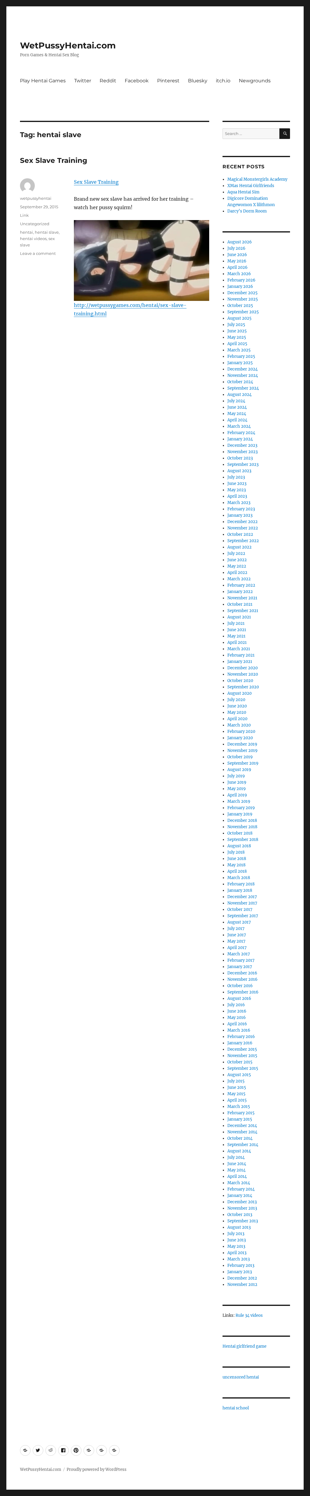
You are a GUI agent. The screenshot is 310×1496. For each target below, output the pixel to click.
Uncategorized (34, 223)
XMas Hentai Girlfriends (250, 185)
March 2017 (238, 954)
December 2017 (242, 896)
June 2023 (236, 483)
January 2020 (240, 737)
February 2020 (241, 731)
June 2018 (236, 858)
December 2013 (242, 1201)
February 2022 (241, 585)
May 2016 (236, 1017)
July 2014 (236, 1157)
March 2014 (238, 1182)
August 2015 (239, 1074)
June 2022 (237, 559)
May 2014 (236, 1170)
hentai (26, 232)
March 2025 (239, 350)
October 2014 (239, 1138)
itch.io (223, 81)
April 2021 (237, 642)
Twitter (82, 81)
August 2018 (239, 846)
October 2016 (240, 985)
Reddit (108, 81)
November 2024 (242, 375)
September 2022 (243, 540)
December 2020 (242, 668)
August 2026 (239, 242)
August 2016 (239, 998)
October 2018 (239, 833)
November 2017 (242, 903)
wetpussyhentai (35, 198)
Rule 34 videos (249, 1315)
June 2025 (237, 331)
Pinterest (168, 81)
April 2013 (236, 1252)
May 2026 (236, 261)
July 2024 (236, 401)
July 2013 (235, 1233)
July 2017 (236, 928)
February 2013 (240, 1265)
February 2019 (241, 807)
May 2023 (236, 490)
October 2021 (239, 604)
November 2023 (242, 451)
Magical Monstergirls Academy (257, 179)
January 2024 (240, 439)
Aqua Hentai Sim (243, 192)
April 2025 (237, 343)
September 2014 (242, 1144)
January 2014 (239, 1195)
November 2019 (242, 750)
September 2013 (242, 1221)
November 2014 (242, 1132)
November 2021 (242, 598)
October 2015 (239, 1062)
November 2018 (242, 826)
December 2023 (242, 445)
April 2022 (237, 572)
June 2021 (236, 629)
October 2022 (240, 534)
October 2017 (239, 909)
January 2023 (239, 515)
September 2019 (243, 763)
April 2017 (237, 947)
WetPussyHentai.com (68, 45)
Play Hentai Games (43, 81)
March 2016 (238, 1030)
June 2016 (236, 1011)
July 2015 (236, 1081)
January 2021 (239, 661)
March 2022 (239, 579)
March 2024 (239, 426)
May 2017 (236, 941)
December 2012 (242, 1278)
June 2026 (237, 254)
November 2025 (242, 299)
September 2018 (242, 839)
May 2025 (236, 337)
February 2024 (241, 432)
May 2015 (236, 1093)
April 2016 (237, 1023)
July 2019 (236, 776)
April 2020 (237, 718)
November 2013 (242, 1208)
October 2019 (240, 757)
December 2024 (242, 369)
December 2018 (242, 820)
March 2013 (238, 1259)
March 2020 (239, 725)
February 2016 (241, 1036)
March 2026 (239, 273)
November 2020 (242, 674)
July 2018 (236, 852)
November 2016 (242, 979)
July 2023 (236, 477)
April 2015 (237, 1100)
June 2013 (236, 1240)
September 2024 (243, 388)
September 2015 (242, 1068)
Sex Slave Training (53, 160)
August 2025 (239, 318)
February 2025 (241, 356)
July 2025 (236, 324)
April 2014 (237, 1176)
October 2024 (240, 381)
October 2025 (240, 305)
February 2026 (241, 280)
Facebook (137, 81)
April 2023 (237, 496)
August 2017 (239, 922)
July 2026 (236, 248)
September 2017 (242, 915)
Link (24, 215)
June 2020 (237, 706)
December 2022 (242, 521)
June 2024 (237, 407)
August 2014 (239, 1151)
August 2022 (239, 547)
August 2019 (239, 769)
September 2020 (243, 687)
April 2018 (237, 871)
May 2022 (236, 566)
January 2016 (239, 1043)
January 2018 (239, 890)
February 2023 (241, 509)
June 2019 (236, 782)
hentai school (236, 1408)
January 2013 (239, 1271)
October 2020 (240, 680)
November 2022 (242, 528)
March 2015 (238, 1106)
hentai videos (33, 238)
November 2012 (242, 1284)
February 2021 (241, 655)
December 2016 (242, 973)
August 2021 (239, 617)
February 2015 (241, 1112)
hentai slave (47, 232)
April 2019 (237, 795)
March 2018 (238, 877)
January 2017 (239, 966)
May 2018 (236, 865)
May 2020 (236, 712)
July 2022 (236, 553)
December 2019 (242, 744)
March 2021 (238, 648)
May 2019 (236, 788)
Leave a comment (38, 253)
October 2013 (239, 1214)
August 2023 (239, 470)
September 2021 (242, 610)
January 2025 (240, 362)
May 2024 (236, 413)
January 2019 (239, 814)
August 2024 (239, 394)
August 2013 (239, 1227)
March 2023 (238, 502)
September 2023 (243, 464)
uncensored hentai (241, 1377)
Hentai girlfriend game (244, 1346)
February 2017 (241, 960)
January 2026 (240, 286)
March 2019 (238, 801)
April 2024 (237, 420)
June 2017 (236, 934)
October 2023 (240, 458)
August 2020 (239, 693)
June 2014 (236, 1163)
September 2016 (243, 992)
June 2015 (236, 1087)
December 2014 (242, 1125)
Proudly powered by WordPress (97, 1469)
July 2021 (236, 623)
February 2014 (241, 1189)
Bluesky (197, 81)
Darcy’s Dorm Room (247, 211)
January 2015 (239, 1119)
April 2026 (237, 267)
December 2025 (242, 292)
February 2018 (241, 884)
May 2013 (236, 1246)
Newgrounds (255, 81)
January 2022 (240, 591)
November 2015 (242, 1055)
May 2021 (236, 636)
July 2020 (236, 699)
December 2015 (242, 1049)
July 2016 (236, 1004)
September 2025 (243, 312)
